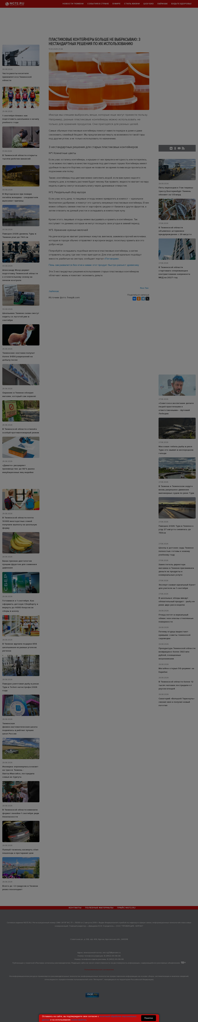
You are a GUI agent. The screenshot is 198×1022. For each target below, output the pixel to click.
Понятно (148, 1018)
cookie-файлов (78, 1019)
